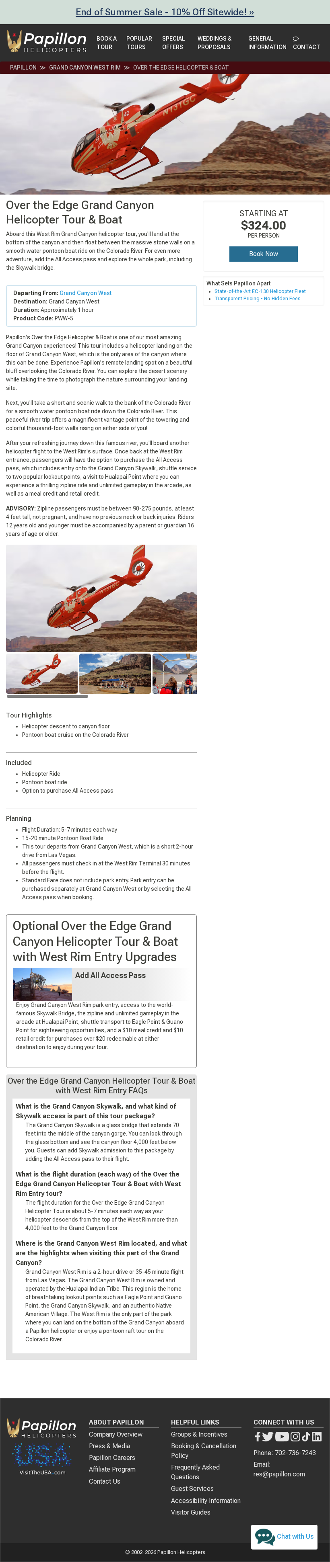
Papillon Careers (112, 1458)
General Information (267, 42)
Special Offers (173, 42)
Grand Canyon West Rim (85, 67)
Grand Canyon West (85, 293)
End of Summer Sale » (165, 12)
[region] (101, 676)
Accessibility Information (206, 1501)
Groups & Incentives (199, 1434)
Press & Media (109, 1446)
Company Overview (115, 1434)
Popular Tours (139, 42)
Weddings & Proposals (214, 42)
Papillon (23, 67)
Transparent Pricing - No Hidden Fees (257, 298)
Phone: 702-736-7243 (285, 1453)
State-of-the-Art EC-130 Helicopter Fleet (260, 291)
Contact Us (104, 1481)
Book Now (263, 254)
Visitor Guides (190, 1512)
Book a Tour (107, 42)
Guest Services (192, 1488)
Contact (306, 47)
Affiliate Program (112, 1469)
